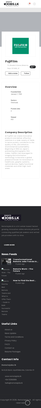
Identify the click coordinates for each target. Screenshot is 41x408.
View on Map (33, 67)
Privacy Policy (11, 340)
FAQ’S (7, 344)
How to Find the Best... (24, 280)
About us (8, 329)
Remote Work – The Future (23, 270)
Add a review (12, 73)
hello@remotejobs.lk (14, 383)
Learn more (9, 245)
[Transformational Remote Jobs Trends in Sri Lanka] (6, 261)
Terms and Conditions (14, 337)
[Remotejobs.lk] (11, 4)
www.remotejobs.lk (13, 376)
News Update (10, 333)
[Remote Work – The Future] (6, 272)
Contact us (9, 348)
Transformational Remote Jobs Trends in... (25, 260)
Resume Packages (12, 351)
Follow (26, 73)
